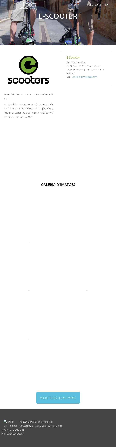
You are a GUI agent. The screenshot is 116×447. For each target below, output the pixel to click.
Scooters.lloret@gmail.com (84, 76)
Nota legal (48, 421)
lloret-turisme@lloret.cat (12, 433)
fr (101, 4)
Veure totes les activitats (58, 398)
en (107, 4)
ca (96, 4)
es (91, 4)
